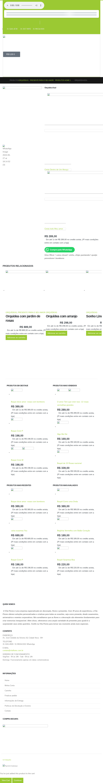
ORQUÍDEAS (11, 312)
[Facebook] (36, 22)
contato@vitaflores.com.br (13, 650)
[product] (26, 290)
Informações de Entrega (14, 701)
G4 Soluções (7, 760)
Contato (8, 711)
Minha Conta (9, 686)
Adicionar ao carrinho (16, 337)
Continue (18, 780)
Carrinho (8, 691)
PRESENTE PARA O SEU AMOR (31, 312)
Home (7, 680)
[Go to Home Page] (5, 80)
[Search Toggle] (7, 73)
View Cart (6, 780)
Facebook (5, 666)
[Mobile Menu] (6, 65)
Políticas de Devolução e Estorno (18, 706)
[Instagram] (44, 22)
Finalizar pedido (11, 696)
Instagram (12, 666)
